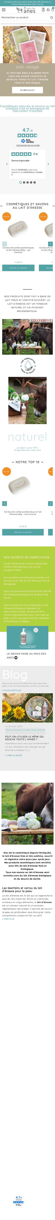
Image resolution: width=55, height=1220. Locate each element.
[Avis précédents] (7, 164)
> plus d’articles (11, 690)
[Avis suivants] (48, 164)
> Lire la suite (13, 755)
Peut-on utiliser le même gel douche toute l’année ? (24, 738)
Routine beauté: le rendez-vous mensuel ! (25, 731)
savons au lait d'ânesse (30, 872)
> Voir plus (8, 919)
